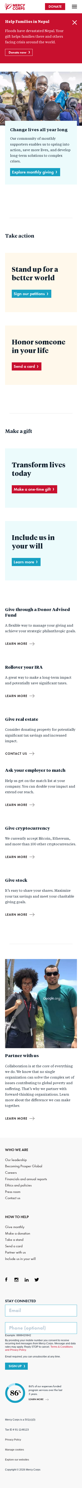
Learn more (24, 561)
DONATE (55, 7)
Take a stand (14, 1239)
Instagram (16, 1280)
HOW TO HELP (17, 1217)
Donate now (17, 52)
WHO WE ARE (16, 1149)
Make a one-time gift (32, 489)
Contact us (16, 754)
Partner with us (15, 1252)
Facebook (6, 1280)
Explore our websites (17, 1459)
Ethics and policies (18, 1185)
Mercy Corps (15, 6)
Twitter (36, 1280)
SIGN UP (15, 1366)
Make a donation (17, 1233)
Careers (11, 1172)
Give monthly (14, 1227)
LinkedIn (26, 1280)
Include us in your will (20, 1259)
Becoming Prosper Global (23, 1166)
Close (74, 22)
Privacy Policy (13, 1439)
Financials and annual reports (26, 1179)
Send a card (24, 366)
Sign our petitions (29, 293)
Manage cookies (14, 1449)
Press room (12, 1192)
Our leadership (16, 1160)
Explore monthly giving (33, 172)
